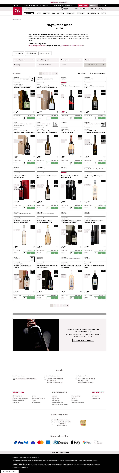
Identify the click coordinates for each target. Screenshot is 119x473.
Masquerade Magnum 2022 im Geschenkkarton (93, 221)
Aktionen (60, 13)
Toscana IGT (17, 258)
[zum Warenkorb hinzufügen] (31, 118)
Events (103, 13)
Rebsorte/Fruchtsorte (44, 65)
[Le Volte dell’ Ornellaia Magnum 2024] (95, 280)
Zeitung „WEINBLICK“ (19, 400)
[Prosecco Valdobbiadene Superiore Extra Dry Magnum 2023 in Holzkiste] (24, 145)
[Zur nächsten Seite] (56, 73)
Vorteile (73, 398)
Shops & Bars (92, 9)
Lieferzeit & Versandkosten (60, 404)
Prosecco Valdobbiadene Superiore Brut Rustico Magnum (47, 131)
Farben (87, 60)
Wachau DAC (97, 124)
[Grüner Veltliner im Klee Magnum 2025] (47, 190)
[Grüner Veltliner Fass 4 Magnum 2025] (95, 100)
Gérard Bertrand (88, 174)
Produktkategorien (43, 60)
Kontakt (54, 396)
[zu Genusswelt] (87, 13)
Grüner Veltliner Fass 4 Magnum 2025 (94, 86)
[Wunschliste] (102, 9)
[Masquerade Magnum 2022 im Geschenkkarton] (95, 235)
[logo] (17, 11)
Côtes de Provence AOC (25, 213)
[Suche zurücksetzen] (58, 9)
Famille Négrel (17, 219)
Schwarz (16, 174)
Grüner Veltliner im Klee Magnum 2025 (47, 176)
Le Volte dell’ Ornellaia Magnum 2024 (94, 266)
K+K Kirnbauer (87, 219)
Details (15, 118)
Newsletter (74, 400)
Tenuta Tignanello (18, 264)
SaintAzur (39, 219)
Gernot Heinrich (64, 219)
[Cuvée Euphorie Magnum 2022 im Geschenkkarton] (47, 280)
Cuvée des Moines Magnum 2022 (71, 86)
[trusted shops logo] (64, 8)
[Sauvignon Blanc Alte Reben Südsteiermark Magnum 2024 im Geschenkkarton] (47, 100)
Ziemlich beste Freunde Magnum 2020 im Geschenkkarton (71, 221)
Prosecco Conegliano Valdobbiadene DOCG (24, 124)
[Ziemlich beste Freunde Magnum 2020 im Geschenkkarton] (71, 235)
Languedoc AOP (76, 258)
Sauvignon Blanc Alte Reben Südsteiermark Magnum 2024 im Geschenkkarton (47, 86)
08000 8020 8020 (55, 379)
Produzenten (65, 60)
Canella (15, 129)
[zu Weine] (43, 13)
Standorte (16, 402)
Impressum (37, 460)
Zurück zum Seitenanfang (59, 453)
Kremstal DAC (26, 79)
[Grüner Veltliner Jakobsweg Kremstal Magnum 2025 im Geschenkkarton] (24, 100)
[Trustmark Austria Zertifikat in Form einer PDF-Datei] (83, 423)
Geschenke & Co (93, 13)
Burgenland (63, 79)
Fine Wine (46, 13)
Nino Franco (40, 129)
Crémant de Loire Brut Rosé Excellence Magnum (69, 131)
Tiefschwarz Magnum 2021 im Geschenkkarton (70, 176)
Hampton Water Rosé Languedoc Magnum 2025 (71, 266)
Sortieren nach (99, 73)
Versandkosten (35, 457)
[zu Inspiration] (76, 13)
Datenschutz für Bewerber (71, 460)
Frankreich (63, 122)
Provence (16, 213)
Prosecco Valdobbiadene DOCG (44, 124)
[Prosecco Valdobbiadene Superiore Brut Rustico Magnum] (47, 145)
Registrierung (96, 398)
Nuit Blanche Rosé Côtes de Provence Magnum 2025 (22, 221)
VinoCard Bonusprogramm (20, 398)
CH (105, 5)
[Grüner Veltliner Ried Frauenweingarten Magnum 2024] (95, 145)
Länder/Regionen (19, 60)
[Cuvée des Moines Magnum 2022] (71, 100)
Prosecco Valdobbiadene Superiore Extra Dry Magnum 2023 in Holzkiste (24, 131)
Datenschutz (61, 460)
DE (102, 5)
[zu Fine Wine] (52, 13)
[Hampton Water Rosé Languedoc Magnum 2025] (71, 280)
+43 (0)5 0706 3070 (86, 379)
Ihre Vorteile (95, 396)
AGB (41, 460)
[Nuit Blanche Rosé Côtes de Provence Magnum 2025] (24, 235)
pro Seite (81, 73)
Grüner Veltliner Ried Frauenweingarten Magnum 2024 (94, 131)
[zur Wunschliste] (34, 112)
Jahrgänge (17, 65)
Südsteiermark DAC (48, 79)
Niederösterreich (18, 79)
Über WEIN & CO (17, 396)
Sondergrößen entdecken (83, 340)
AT (100, 5)
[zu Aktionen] (66, 13)
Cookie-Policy (82, 460)
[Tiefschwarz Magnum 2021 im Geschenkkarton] (71, 190)
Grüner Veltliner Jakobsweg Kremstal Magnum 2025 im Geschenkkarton (22, 86)
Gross (38, 84)
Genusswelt (80, 13)
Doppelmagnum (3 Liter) (37, 45)
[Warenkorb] (105, 9)
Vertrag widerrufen (57, 402)
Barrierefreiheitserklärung (50, 460)
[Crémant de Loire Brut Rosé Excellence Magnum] (71, 145)
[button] (14, 5)
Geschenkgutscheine (38, 398)
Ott (85, 84)
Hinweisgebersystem (91, 460)
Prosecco (20, 124)
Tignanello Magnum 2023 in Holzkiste (22, 266)
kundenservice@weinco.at (67, 5)
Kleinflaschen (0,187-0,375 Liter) (72, 45)
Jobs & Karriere (80, 9)
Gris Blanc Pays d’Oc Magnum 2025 (93, 176)
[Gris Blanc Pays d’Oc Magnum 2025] (95, 190)
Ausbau (63, 65)
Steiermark (40, 79)
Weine (39, 13)
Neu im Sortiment (45, 53)
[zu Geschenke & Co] (101, 13)
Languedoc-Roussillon (89, 168)
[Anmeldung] (99, 9)
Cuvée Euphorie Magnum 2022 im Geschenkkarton (47, 266)
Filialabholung (75, 396)
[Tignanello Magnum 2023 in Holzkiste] (24, 280)
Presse (34, 400)
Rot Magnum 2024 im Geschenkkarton (20, 176)
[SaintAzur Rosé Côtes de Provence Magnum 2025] (47, 235)
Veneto (15, 124)
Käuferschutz (56, 400)
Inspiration (70, 13)
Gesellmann (40, 264)
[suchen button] (25, 9)
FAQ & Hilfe (55, 398)
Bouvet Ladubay (65, 129)
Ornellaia (86, 264)
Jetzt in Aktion (18, 53)
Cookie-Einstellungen (77, 402)
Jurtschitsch (40, 174)
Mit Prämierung (31, 53)
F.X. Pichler (87, 129)
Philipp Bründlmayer (18, 84)
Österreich (16, 77)
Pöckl (62, 84)
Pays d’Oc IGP (99, 168)
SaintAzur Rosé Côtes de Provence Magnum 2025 (44, 221)
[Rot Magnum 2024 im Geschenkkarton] (24, 190)
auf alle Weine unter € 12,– (59, 2)
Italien (15, 122)
